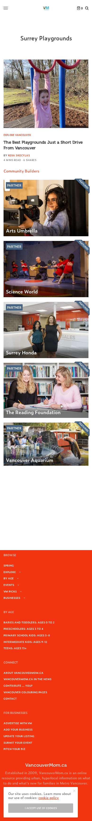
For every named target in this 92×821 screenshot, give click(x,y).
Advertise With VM (18, 723)
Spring (9, 565)
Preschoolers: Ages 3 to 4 (23, 628)
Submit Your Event (18, 742)
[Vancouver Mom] (46, 8)
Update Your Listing (19, 736)
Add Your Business (18, 729)
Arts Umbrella (22, 230)
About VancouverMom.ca (23, 673)
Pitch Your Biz (14, 749)
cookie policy (48, 797)
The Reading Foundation (33, 412)
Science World (22, 291)
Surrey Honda (21, 352)
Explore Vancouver (17, 135)
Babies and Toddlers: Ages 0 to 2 (29, 622)
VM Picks (10, 591)
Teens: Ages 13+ (15, 648)
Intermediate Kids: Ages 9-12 (25, 642)
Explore (10, 572)
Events (9, 585)
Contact (10, 698)
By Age (9, 578)
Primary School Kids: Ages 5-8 (27, 635)
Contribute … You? (18, 685)
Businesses (12, 598)
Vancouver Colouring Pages (25, 692)
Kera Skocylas (19, 155)
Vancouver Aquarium (29, 459)
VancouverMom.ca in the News (27, 679)
